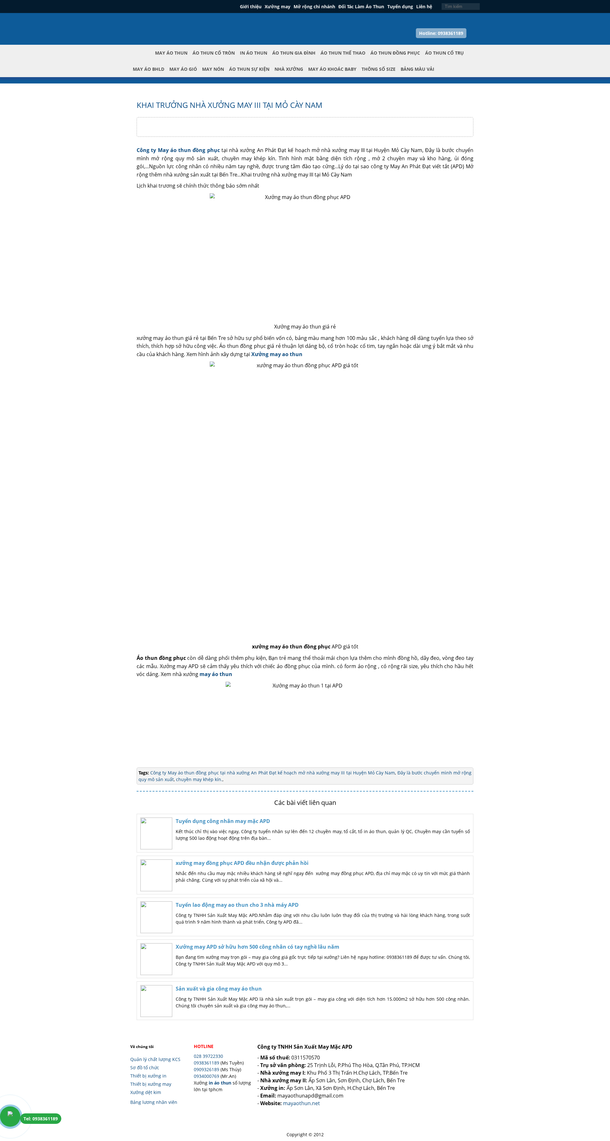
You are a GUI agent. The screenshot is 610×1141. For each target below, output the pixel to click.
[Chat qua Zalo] (595, 1084)
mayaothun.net (301, 1103)
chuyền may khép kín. (198, 779)
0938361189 (206, 1063)
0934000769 (206, 1076)
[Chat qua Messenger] (595, 1099)
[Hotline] (10, 1116)
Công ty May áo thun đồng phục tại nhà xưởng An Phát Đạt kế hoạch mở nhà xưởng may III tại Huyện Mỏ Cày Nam (272, 773)
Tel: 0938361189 (41, 1119)
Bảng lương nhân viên (153, 1102)
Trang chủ (142, 58)
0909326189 (206, 1069)
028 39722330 (208, 1056)
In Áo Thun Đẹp (159, 21)
